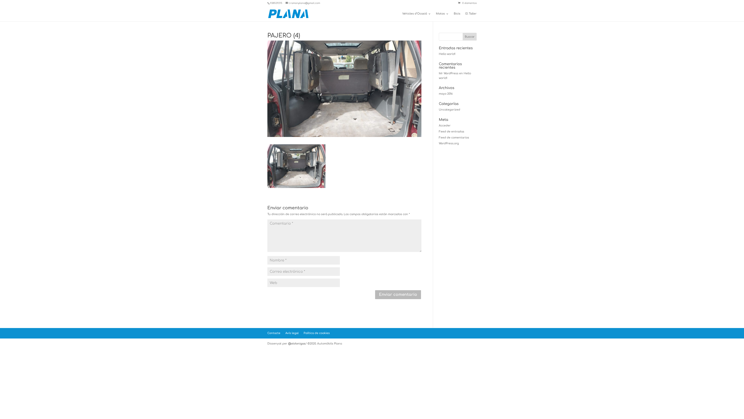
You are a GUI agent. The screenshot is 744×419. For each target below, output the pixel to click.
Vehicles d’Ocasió (414, 13)
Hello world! (447, 54)
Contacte (273, 333)
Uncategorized (449, 109)
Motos (440, 13)
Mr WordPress (448, 73)
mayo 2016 (446, 93)
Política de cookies (317, 333)
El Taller (471, 13)
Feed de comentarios (454, 137)
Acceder (445, 125)
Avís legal (292, 333)
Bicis (457, 13)
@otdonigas (296, 343)
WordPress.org (449, 143)
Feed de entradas (451, 131)
